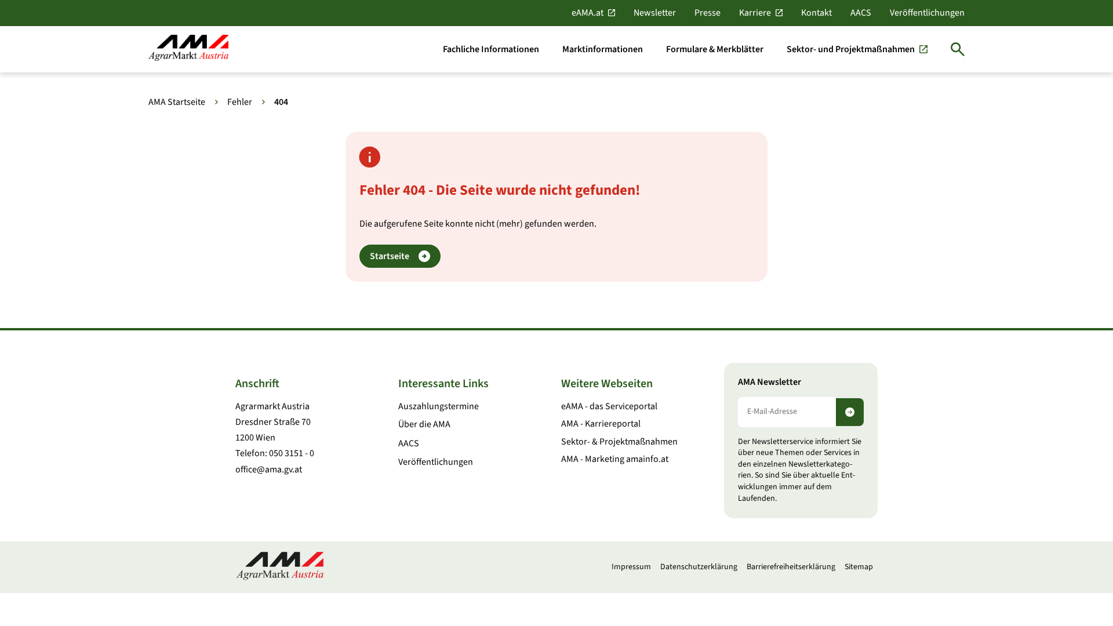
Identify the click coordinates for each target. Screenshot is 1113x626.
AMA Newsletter (769, 382)
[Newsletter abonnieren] (850, 412)
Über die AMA (424, 424)
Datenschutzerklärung (698, 567)
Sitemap (859, 567)
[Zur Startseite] (188, 49)
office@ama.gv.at (268, 469)
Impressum (631, 567)
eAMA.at (587, 13)
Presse (707, 13)
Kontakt (816, 13)
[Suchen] (957, 49)
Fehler (239, 102)
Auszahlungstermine (438, 406)
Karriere (755, 13)
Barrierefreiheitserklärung (791, 567)
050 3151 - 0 (291, 453)
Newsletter (655, 13)
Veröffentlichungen (927, 13)
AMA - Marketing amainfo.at (614, 459)
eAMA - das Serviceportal (609, 406)
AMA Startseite (176, 102)
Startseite (389, 256)
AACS (860, 13)
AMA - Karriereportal (601, 423)
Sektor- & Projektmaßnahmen (619, 441)
